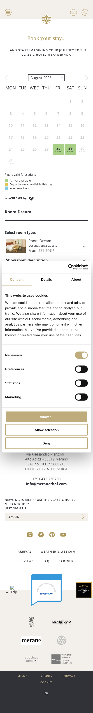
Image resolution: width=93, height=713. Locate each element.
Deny (46, 443)
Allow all (46, 417)
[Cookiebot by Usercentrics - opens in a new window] (68, 267)
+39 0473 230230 (46, 478)
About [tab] (76, 279)
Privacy (69, 675)
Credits (46, 675)
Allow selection (47, 430)
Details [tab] (46, 279)
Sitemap (24, 675)
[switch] (81, 369)
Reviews (27, 561)
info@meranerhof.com (46, 483)
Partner (65, 561)
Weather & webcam (58, 551)
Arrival (25, 551)
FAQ (46, 561)
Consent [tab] (16, 279)
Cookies (46, 682)
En (46, 693)
